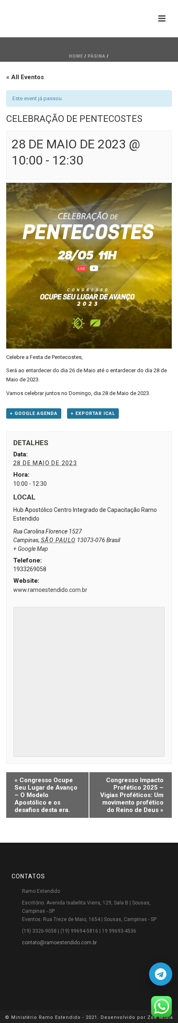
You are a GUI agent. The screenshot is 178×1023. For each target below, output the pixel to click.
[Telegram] (160, 974)
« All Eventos (25, 77)
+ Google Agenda (34, 413)
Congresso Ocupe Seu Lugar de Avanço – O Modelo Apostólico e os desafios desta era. (45, 795)
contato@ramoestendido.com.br (59, 942)
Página (97, 56)
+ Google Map (30, 548)
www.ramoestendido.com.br (50, 590)
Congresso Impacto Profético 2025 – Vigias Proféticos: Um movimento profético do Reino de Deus (132, 795)
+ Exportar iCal (93, 413)
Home (76, 56)
